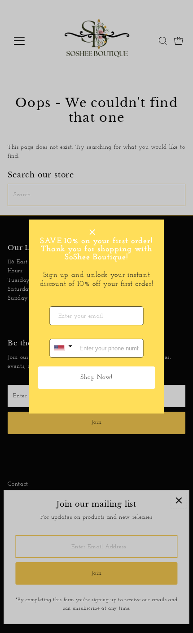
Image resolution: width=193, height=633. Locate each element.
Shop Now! (96, 377)
